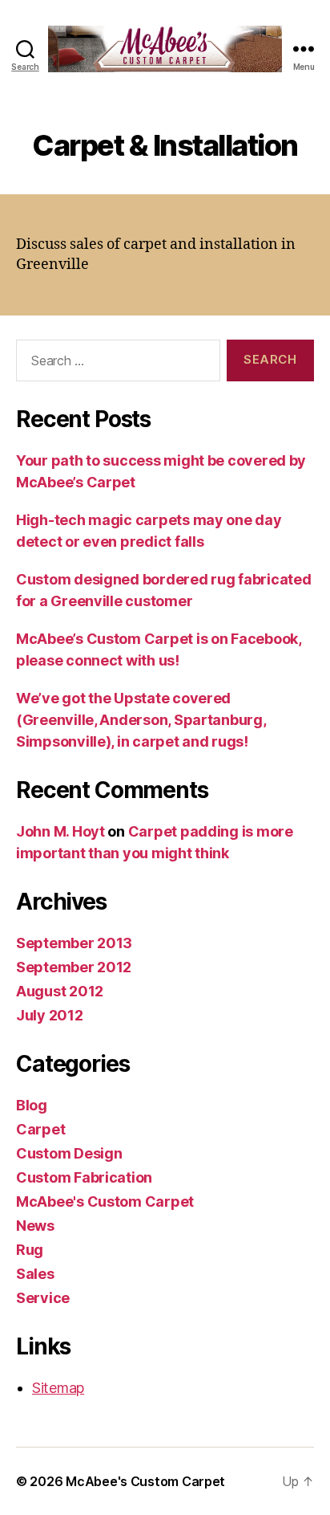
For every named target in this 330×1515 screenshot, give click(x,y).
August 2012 (59, 991)
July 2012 (49, 1015)
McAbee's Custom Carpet (105, 1201)
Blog (31, 1105)
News (35, 1225)
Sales (35, 1273)
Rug (29, 1249)
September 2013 (74, 943)
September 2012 (73, 967)
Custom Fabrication (84, 1177)
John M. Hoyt (60, 831)
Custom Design (69, 1153)
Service (43, 1297)
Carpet (40, 1129)
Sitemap (58, 1387)
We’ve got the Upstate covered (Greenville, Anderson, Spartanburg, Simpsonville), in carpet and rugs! (141, 720)
